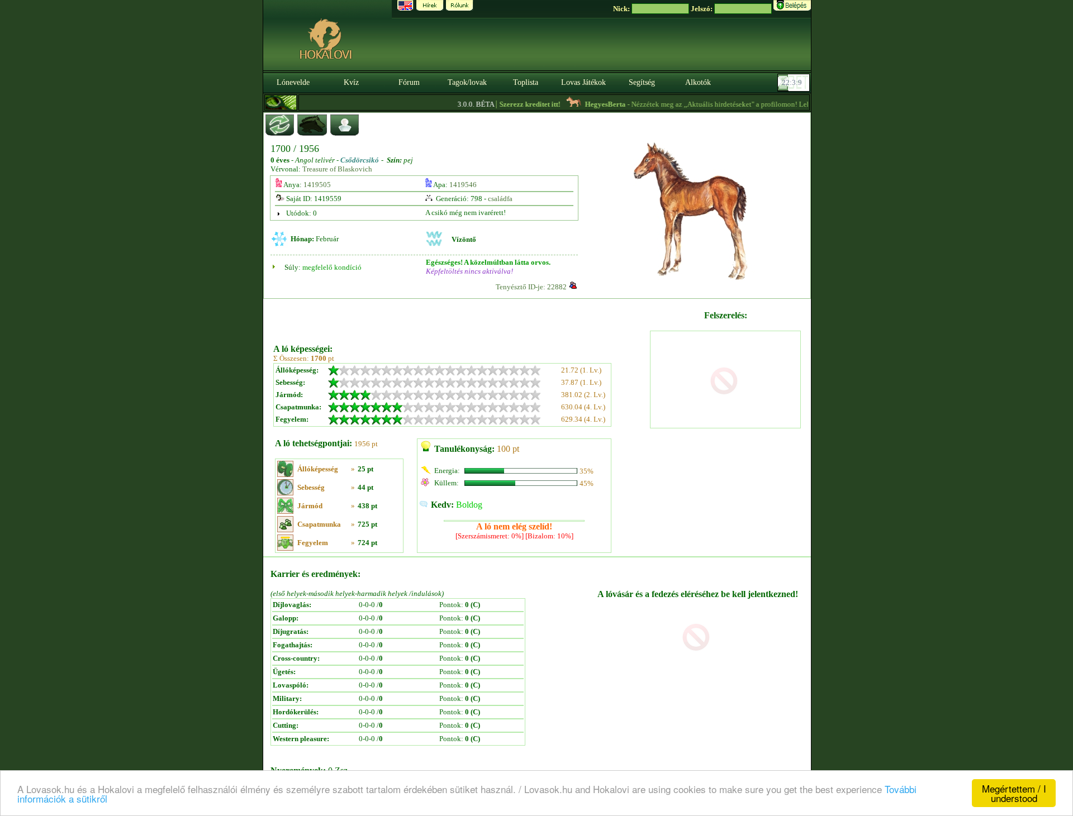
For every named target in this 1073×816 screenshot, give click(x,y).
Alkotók (698, 82)
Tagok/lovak (467, 82)
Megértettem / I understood (1014, 793)
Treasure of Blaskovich (337, 169)
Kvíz (351, 82)
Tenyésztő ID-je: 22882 (531, 287)
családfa (500, 198)
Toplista (525, 82)
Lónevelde (293, 82)
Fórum (409, 82)
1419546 (463, 184)
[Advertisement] (460, 317)
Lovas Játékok (583, 82)
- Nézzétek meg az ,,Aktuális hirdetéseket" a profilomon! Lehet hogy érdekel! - (722, 104)
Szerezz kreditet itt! (517, 104)
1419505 (317, 184)
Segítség (642, 82)
